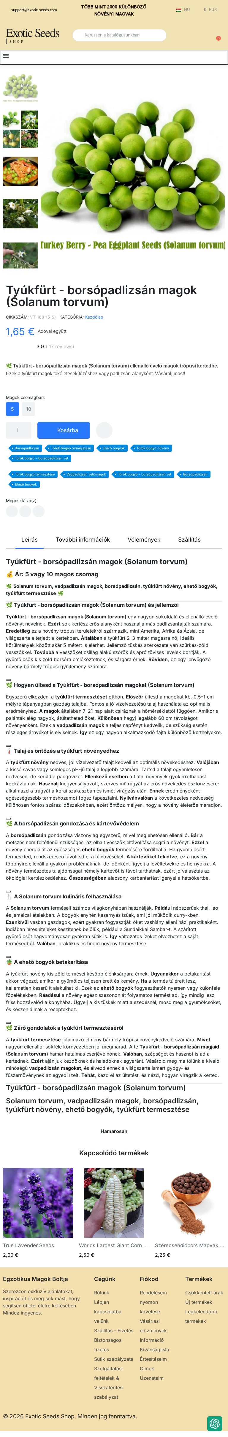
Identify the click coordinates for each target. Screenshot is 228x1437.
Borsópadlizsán (27, 448)
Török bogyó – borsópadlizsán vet (41, 458)
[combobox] (119, 35)
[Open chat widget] (214, 1423)
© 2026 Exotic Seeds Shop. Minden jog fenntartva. (70, 1416)
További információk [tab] (83, 539)
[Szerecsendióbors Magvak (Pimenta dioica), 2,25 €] (190, 1213)
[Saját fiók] (195, 36)
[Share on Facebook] (12, 511)
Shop (17, 41)
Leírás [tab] (29, 539)
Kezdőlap (94, 316)
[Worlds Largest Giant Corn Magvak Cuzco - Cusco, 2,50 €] (114, 1213)
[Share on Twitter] (25, 511)
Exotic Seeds (32, 32)
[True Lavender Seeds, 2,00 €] (38, 1213)
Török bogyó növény (153, 448)
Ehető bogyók (114, 448)
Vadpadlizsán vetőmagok (86, 474)
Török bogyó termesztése (71, 448)
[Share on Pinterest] (39, 511)
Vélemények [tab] (144, 539)
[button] (216, 35)
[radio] (12, 409)
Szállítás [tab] (189, 539)
